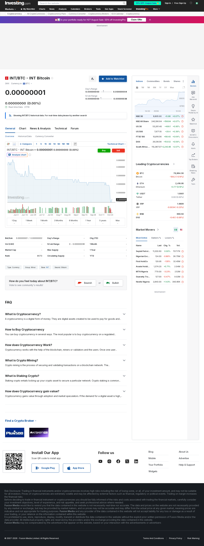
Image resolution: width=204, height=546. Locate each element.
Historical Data (25, 136)
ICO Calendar (118, 14)
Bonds (167, 81)
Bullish (115, 283)
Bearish (88, 283)
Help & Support (187, 464)
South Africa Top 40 (145, 147)
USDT (142, 193)
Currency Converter (77, 14)
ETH (142, 183)
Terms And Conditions (153, 538)
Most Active (141, 238)
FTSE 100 (140, 136)
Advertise (184, 458)
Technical (61, 128)
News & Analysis (40, 128)
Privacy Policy (175, 538)
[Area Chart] (14, 144)
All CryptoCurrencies (36, 14)
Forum (75, 128)
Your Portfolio (156, 464)
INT (47, 267)
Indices (139, 81)
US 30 (139, 126)
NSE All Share (142, 121)
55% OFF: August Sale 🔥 (147, 3)
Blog (151, 451)
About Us (183, 451)
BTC (142, 173)
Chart (22, 128)
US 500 (139, 131)
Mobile (152, 458)
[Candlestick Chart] (8, 144)
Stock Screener (125, 9)
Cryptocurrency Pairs (57, 14)
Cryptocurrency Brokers (98, 14)
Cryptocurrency (14, 14)
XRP (142, 204)
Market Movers (145, 229)
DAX (138, 142)
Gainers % (156, 238)
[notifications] (191, 2)
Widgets (153, 471)
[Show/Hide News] (75, 144)
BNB (142, 214)
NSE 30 (139, 116)
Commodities (153, 81)
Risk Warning (193, 538)
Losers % (169, 238)
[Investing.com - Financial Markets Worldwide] (17, 3)
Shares (177, 81)
